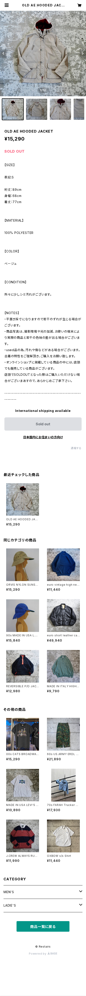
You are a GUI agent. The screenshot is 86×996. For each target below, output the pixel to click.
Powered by (38, 953)
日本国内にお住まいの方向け (43, 437)
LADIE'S (10, 905)
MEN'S (9, 892)
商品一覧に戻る (43, 926)
